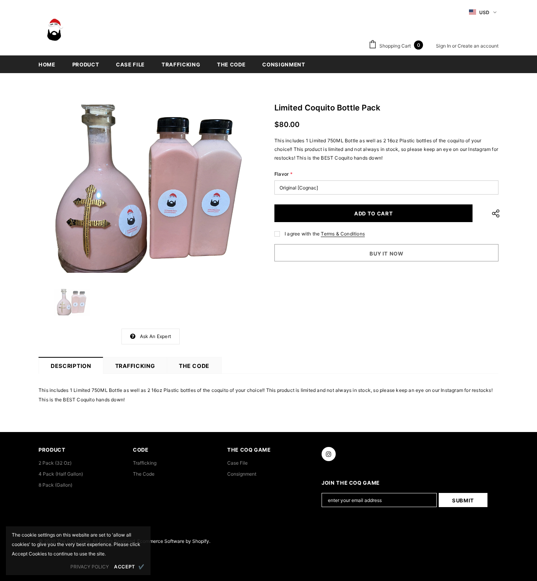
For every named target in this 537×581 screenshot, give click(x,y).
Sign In (444, 46)
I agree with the (302, 234)
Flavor (283, 174)
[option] (151, 189)
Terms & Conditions (343, 234)
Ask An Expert (155, 336)
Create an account (478, 46)
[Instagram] (329, 454)
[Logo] (54, 34)
